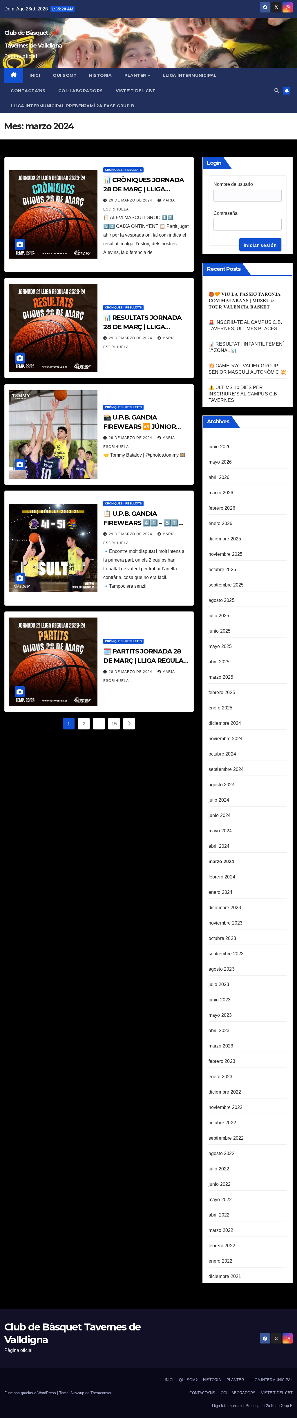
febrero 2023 (222, 1061)
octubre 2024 (222, 753)
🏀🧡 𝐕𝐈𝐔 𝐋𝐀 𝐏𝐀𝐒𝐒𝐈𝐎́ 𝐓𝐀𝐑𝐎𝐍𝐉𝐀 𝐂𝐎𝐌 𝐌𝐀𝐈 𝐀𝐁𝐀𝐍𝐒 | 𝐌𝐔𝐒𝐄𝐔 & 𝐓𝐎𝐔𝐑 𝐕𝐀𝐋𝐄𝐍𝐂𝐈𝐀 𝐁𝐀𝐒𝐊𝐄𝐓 (245, 300)
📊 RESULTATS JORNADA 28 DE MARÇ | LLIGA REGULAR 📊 (142, 327)
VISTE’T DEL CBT (136, 90)
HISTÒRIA (100, 75)
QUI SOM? (64, 75)
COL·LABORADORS (80, 90)
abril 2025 (219, 661)
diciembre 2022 (225, 1092)
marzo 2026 (221, 492)
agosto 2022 (222, 1153)
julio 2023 (219, 984)
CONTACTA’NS (28, 90)
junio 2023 (220, 999)
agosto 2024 (222, 784)
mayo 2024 (220, 830)
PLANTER (135, 75)
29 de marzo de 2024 (131, 200)
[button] (276, 90)
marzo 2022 (221, 1230)
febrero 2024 (222, 876)
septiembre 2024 (226, 769)
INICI (35, 75)
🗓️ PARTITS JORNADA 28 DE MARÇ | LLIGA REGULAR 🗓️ (145, 660)
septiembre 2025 (226, 584)
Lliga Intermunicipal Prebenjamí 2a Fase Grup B (72, 105)
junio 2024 (220, 815)
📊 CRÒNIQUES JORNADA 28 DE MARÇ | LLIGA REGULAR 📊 (143, 189)
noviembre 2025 (226, 554)
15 (114, 724)
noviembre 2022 (226, 1107)
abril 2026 (219, 477)
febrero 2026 (222, 508)
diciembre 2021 (225, 1276)
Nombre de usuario (233, 184)
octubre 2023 (222, 938)
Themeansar (100, 1393)
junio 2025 (220, 631)
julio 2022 (219, 1168)
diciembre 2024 (225, 723)
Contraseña (225, 213)
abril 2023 (219, 1030)
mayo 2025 (220, 646)
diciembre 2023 (225, 907)
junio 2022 (220, 1184)
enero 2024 (221, 892)
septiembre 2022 (226, 1138)
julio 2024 (219, 800)
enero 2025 (221, 707)
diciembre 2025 (225, 538)
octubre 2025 (222, 569)
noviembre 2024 (226, 738)
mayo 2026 (220, 462)
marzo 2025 (221, 677)
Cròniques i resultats (123, 169)
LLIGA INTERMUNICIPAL (190, 75)
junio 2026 (220, 446)
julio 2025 (219, 615)
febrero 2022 (222, 1245)
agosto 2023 (222, 969)
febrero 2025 (222, 692)
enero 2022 (221, 1261)
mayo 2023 (220, 1015)
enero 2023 (221, 1076)
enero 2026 (221, 523)
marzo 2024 (221, 861)
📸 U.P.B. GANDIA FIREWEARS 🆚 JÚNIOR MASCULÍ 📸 (139, 426)
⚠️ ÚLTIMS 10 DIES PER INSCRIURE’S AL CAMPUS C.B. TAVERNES (243, 394)
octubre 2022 (222, 1122)
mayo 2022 (220, 1199)
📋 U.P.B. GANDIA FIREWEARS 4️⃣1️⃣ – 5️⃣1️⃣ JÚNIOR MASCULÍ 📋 (140, 523)
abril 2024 (219, 846)
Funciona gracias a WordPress (30, 1393)
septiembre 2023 (226, 953)
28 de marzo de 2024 (131, 672)
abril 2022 (219, 1214)
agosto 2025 (222, 600)
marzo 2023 (221, 1045)
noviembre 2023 (226, 922)
